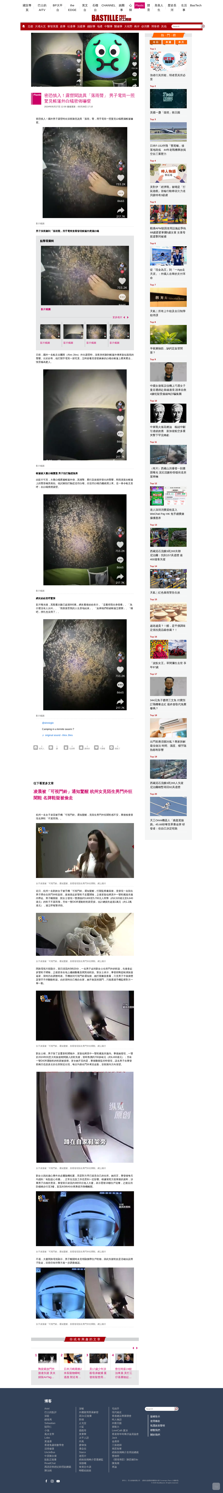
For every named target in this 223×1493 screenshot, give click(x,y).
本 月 (181, 42)
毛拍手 (115, 1408)
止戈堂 (82, 1423)
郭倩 (81, 1419)
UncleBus (49, 1452)
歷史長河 (172, 8)
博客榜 (155, 26)
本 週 (168, 42)
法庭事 (81, 26)
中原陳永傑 (50, 1456)
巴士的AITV (42, 8)
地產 (100, 26)
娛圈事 (122, 8)
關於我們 (155, 1434)
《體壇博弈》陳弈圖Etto (125, 1459)
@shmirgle (48, 723)
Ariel (46, 1408)
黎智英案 (52, 26)
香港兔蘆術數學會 (54, 1445)
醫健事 (118, 26)
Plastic (139, 5)
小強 (46, 1430)
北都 (30, 26)
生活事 (184, 8)
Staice (82, 1452)
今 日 (155, 42)
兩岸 (137, 26)
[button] (123, 317)
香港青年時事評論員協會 (125, 1434)
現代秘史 (117, 1412)
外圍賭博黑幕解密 (88, 1412)
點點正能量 (50, 1459)
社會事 (71, 26)
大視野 (128, 26)
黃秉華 (82, 1434)
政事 (63, 26)
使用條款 (155, 1421)
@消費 (145, 26)
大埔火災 (40, 26)
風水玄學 (49, 1434)
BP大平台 (58, 8)
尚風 (81, 1441)
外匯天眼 (117, 1423)
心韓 (130, 8)
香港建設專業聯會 (121, 1416)
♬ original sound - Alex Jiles (57, 735)
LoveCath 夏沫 (120, 1430)
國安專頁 (27, 8)
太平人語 (84, 1437)
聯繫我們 (155, 1430)
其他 (164, 26)
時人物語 (117, 1419)
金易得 (115, 1441)
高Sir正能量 (85, 1416)
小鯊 (81, 1427)
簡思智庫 (117, 1448)
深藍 (46, 1416)
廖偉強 (82, 1445)
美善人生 (159, 8)
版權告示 (155, 1416)
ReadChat (50, 1463)
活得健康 (49, 1448)
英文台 (85, 8)
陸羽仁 (48, 1427)
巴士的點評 (50, 1412)
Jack (114, 1437)
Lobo (47, 1437)
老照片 (82, 1456)
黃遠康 (48, 1441)
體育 (148, 8)
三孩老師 (117, 1445)
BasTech (196, 5)
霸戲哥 (82, 1430)
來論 (114, 1467)
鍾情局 (48, 1419)
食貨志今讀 (85, 1467)
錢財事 (91, 26)
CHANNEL (108, 5)
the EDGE (72, 8)
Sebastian (49, 1423)
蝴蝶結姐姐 (85, 1470)
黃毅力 (115, 1427)
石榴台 (95, 8)
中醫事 (108, 26)
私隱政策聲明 (157, 1425)
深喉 (81, 1408)
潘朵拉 (82, 1448)
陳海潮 (115, 1463)
